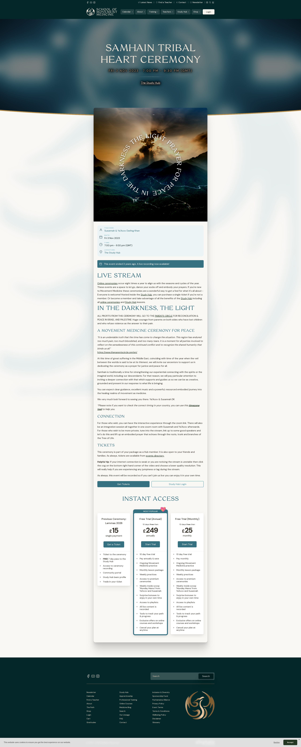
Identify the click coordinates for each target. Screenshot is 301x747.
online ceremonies (110, 302)
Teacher (109, 228)
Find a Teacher (165, 2)
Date (107, 235)
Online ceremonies (107, 283)
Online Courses (125, 704)
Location (109, 250)
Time (106, 242)
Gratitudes (91, 722)
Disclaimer (156, 719)
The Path (90, 707)
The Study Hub (150, 83)
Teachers (167, 12)
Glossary (156, 722)
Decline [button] (277, 742)
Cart (88, 719)
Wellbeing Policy (159, 715)
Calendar (126, 12)
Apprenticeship (126, 696)
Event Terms (157, 707)
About (140, 12)
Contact (182, 2)
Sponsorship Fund (160, 696)
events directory (155, 455)
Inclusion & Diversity (161, 692)
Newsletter (197, 2)
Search (122, 711)
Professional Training (128, 700)
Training (152, 12)
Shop (195, 12)
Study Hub (182, 12)
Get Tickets (123, 484)
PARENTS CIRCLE (163, 315)
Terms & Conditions (160, 711)
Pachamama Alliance (161, 700)
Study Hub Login (177, 484)
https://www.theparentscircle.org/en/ (117, 352)
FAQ (121, 719)
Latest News (146, 2)
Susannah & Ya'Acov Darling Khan (122, 230)
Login (208, 12)
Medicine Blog (125, 707)
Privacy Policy (158, 704)
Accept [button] (290, 742)
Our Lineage (124, 715)
